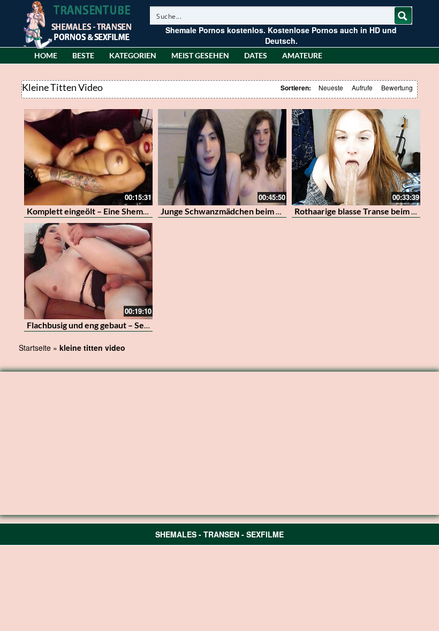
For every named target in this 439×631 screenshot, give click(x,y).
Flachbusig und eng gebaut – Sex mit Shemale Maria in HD (135, 325)
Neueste (331, 87)
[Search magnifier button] (403, 15)
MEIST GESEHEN (200, 55)
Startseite (35, 347)
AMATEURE (302, 55)
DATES (255, 55)
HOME (45, 55)
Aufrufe (362, 87)
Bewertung (397, 87)
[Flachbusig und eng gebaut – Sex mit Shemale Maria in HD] (88, 271)
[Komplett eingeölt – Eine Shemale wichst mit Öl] (88, 157)
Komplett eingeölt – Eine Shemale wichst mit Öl (116, 211)
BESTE (83, 55)
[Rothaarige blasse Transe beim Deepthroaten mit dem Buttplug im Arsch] (356, 157)
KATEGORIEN (132, 55)
